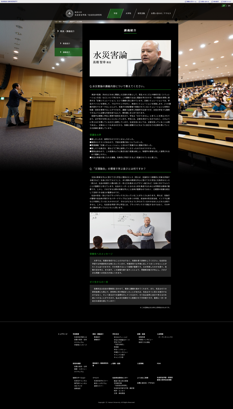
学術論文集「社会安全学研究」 (121, 384)
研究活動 (141, 13)
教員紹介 (66, 43)
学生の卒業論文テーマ (122, 340)
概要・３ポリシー (80, 369)
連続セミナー (99, 386)
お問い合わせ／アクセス (147, 383)
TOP (56, 21)
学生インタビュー (120, 349)
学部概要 (76, 334)
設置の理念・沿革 (80, 366)
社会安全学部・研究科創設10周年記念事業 (165, 378)
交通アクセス (227, 1)
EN (229, 6)
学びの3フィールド (121, 337)
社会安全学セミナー (101, 381)
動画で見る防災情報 (121, 381)
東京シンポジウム (100, 383)
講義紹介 (72, 21)
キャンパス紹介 (119, 355)
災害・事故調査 (119, 393)
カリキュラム (79, 342)
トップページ (62, 334)
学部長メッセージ (80, 345)
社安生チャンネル (80, 381)
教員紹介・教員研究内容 (100, 364)
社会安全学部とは (80, 337)
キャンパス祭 (118, 357)
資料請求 (216, 1)
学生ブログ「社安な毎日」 (119, 343)
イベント (96, 378)
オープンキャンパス (165, 337)
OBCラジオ (78, 386)
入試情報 (160, 334)
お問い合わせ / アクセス (161, 13)
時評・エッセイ (119, 391)
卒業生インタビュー (121, 352)
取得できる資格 (144, 342)
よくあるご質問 (142, 378)
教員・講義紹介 (63, 21)
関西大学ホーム (191, 1)
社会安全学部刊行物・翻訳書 (124, 388)
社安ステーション (79, 378)
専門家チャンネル (80, 383)
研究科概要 (77, 363)
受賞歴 (116, 347)
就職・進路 (141, 334)
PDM (159, 363)
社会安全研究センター (120, 378)
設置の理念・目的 (80, 340)
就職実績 (142, 337)
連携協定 (77, 388)
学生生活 (115, 334)
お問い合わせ (205, 1)
